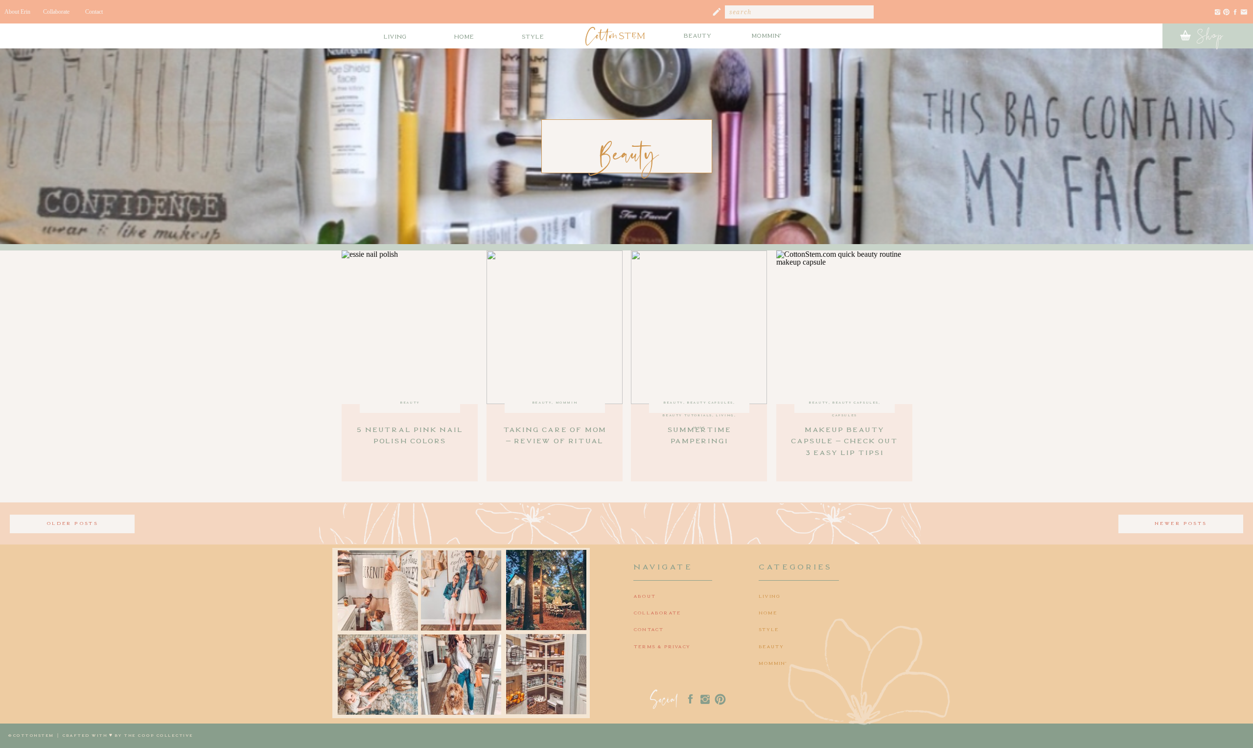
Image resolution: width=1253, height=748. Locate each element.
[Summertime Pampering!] (699, 327)
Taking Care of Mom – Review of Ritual (554, 435)
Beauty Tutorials (687, 414)
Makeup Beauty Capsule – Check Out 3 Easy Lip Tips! (844, 440)
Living (725, 414)
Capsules (844, 414)
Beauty (410, 402)
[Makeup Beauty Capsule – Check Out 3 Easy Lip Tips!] (844, 327)
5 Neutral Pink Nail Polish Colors (410, 435)
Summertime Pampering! (699, 435)
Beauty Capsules (710, 402)
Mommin (567, 402)
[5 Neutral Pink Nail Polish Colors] (410, 327)
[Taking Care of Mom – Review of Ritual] (555, 327)
